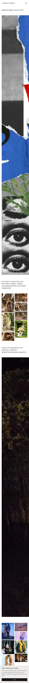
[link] (8, 3)
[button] (25, 3)
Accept (14, 679)
